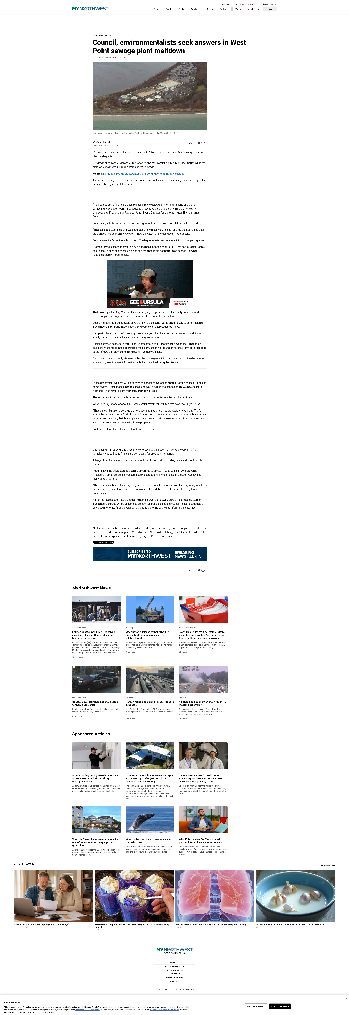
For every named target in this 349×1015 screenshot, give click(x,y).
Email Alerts (174, 974)
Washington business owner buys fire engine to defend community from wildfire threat (147, 635)
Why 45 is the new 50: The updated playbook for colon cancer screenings (201, 841)
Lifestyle (209, 9)
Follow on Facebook (174, 966)
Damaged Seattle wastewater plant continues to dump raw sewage (143, 173)
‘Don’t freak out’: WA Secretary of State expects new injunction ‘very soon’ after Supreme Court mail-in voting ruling (202, 635)
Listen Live (254, 9)
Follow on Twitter (174, 970)
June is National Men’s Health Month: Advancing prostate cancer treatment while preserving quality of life (201, 778)
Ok (346, 998)
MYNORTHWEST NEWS (102, 36)
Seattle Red (252, 4)
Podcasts (224, 9)
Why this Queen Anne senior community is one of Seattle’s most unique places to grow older (96, 842)
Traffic (181, 9)
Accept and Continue (280, 1006)
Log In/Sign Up (271, 4)
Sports (169, 9)
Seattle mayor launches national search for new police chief (95, 703)
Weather (195, 9)
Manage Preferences (256, 1006)
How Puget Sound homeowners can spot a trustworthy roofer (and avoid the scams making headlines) (149, 778)
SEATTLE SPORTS (239, 4)
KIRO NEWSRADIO (225, 4)
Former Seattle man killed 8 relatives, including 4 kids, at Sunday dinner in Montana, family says (93, 635)
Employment (174, 981)
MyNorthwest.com (172, 989)
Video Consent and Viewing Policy (164, 1010)
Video (238, 9)
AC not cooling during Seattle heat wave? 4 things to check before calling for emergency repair (96, 778)
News (156, 9)
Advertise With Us (174, 977)
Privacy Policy (93, 1010)
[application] (150, 284)
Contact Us (174, 963)
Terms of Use (81, 1010)
